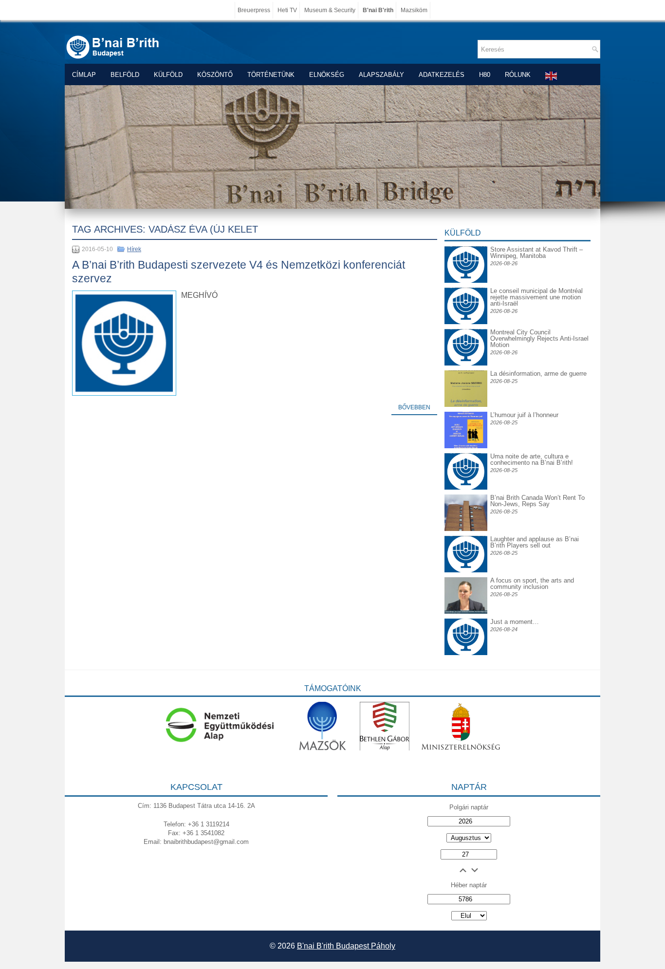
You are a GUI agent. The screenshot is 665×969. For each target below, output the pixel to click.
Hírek (134, 249)
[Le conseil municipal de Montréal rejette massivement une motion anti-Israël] (465, 295)
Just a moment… (514, 621)
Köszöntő (215, 74)
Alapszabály (381, 74)
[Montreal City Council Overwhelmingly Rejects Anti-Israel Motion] (465, 336)
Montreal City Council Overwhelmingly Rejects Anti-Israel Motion (539, 338)
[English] (551, 76)
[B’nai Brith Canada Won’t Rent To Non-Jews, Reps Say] (465, 528)
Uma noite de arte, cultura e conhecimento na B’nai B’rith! (531, 459)
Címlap (84, 74)
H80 (484, 74)
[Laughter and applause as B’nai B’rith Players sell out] (465, 535)
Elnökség (326, 74)
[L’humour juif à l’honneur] (465, 446)
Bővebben (414, 407)
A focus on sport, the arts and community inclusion (532, 583)
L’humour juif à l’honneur (524, 415)
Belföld (125, 74)
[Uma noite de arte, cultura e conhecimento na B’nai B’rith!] (465, 460)
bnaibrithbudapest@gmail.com (206, 841)
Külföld (168, 74)
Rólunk (518, 74)
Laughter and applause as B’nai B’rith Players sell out (534, 542)
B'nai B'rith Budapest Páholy (346, 946)
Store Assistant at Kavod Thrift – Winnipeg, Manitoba (536, 252)
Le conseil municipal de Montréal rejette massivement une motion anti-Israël (536, 297)
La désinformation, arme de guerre (538, 373)
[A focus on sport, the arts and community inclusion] (465, 611)
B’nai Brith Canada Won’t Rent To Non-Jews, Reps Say (537, 501)
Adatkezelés (441, 74)
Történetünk (271, 74)
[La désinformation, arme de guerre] (465, 404)
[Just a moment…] (465, 653)
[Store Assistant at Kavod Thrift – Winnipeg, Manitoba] (465, 246)
